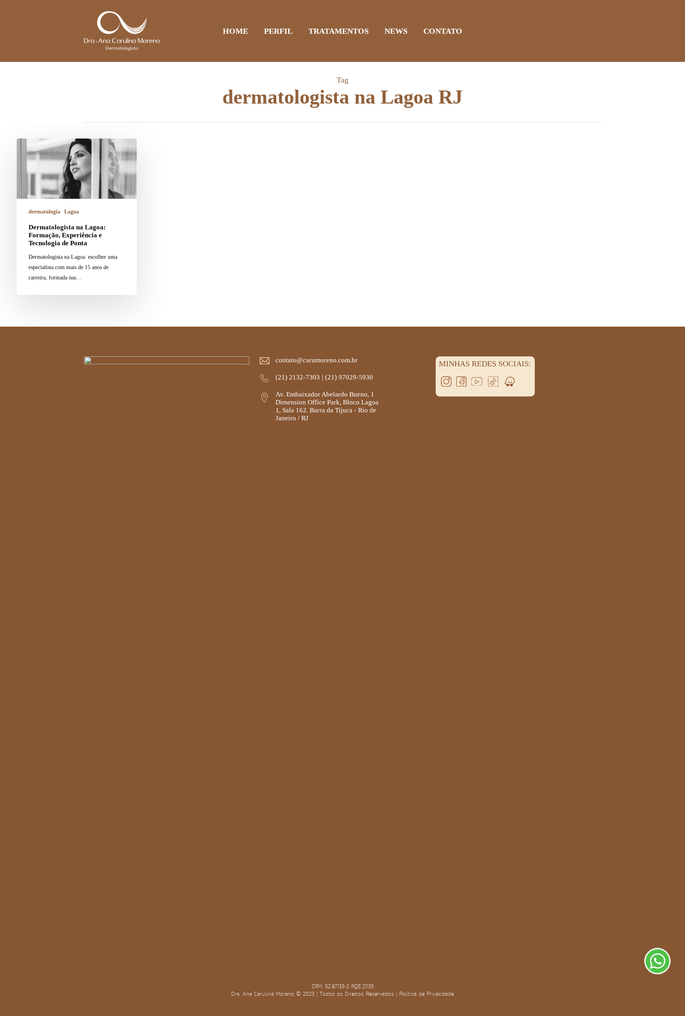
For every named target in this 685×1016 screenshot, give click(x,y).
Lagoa (71, 212)
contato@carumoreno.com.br (317, 360)
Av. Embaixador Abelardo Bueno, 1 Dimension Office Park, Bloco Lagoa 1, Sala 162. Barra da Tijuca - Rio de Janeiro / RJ (327, 406)
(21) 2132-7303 (298, 377)
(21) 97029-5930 (349, 377)
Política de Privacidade (426, 993)
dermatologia (44, 212)
